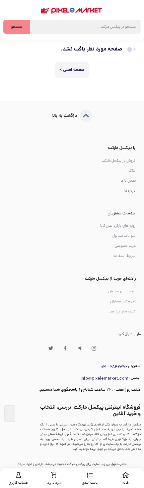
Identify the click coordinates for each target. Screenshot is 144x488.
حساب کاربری (18, 482)
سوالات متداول (124, 235)
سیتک (21, 464)
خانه (126, 482)
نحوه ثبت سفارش (123, 301)
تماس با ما (128, 180)
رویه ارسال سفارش (122, 291)
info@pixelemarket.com (104, 378)
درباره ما (130, 190)
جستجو (16, 26)
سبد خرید (54, 483)
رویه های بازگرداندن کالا (118, 225)
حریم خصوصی (125, 246)
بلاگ (132, 170)
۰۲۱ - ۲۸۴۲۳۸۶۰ (115, 367)
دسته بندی (90, 482)
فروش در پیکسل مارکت (119, 160)
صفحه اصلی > (72, 70)
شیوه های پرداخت (122, 311)
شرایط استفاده (125, 256)
